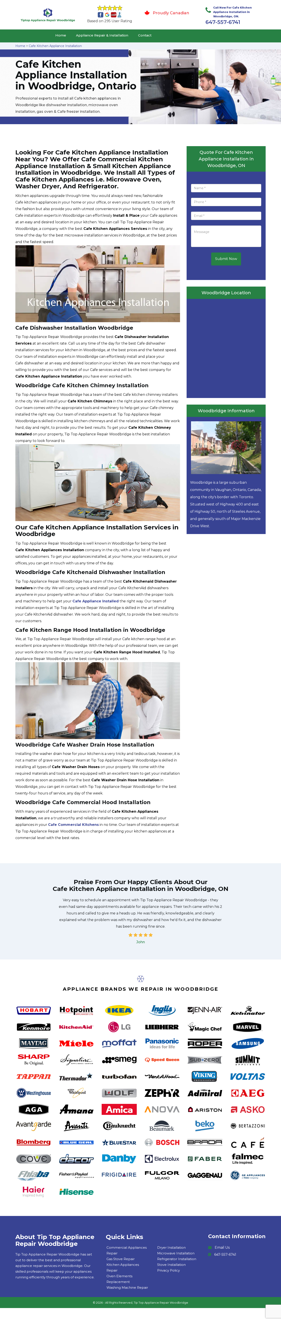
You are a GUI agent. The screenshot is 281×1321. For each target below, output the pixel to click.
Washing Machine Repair (127, 1287)
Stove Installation (171, 1265)
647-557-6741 (222, 22)
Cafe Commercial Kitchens (73, 825)
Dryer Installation (171, 1247)
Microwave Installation (176, 1253)
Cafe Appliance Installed (95, 601)
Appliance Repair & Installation (102, 35)
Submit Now (226, 259)
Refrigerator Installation (176, 1259)
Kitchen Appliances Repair (122, 1267)
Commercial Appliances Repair (126, 1250)
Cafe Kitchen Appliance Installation (55, 46)
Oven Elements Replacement (119, 1279)
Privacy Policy (168, 1270)
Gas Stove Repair (120, 1259)
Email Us (222, 1247)
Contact (144, 35)
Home (60, 35)
